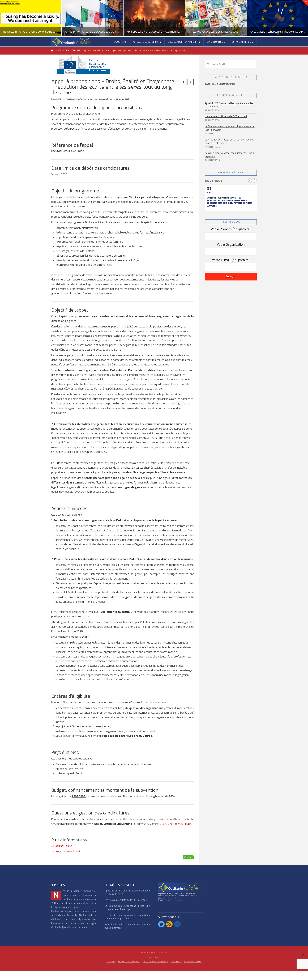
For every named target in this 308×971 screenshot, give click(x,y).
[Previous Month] (250, 180)
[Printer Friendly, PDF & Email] (188, 857)
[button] (305, 3)
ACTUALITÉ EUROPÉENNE (129, 962)
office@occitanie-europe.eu (174, 900)
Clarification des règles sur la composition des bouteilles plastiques (229, 141)
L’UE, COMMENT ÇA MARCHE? (155, 962)
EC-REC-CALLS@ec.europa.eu (175, 824)
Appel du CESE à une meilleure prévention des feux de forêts (229, 105)
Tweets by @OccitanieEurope (220, 83)
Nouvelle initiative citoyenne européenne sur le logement (229, 155)
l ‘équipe (111, 962)
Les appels (176, 962)
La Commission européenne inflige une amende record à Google (230, 128)
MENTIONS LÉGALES (192, 962)
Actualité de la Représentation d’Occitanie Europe (74, 99)
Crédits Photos (154, 957)
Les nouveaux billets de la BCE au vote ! (226, 116)
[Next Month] (255, 180)
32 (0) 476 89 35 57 (169, 898)
